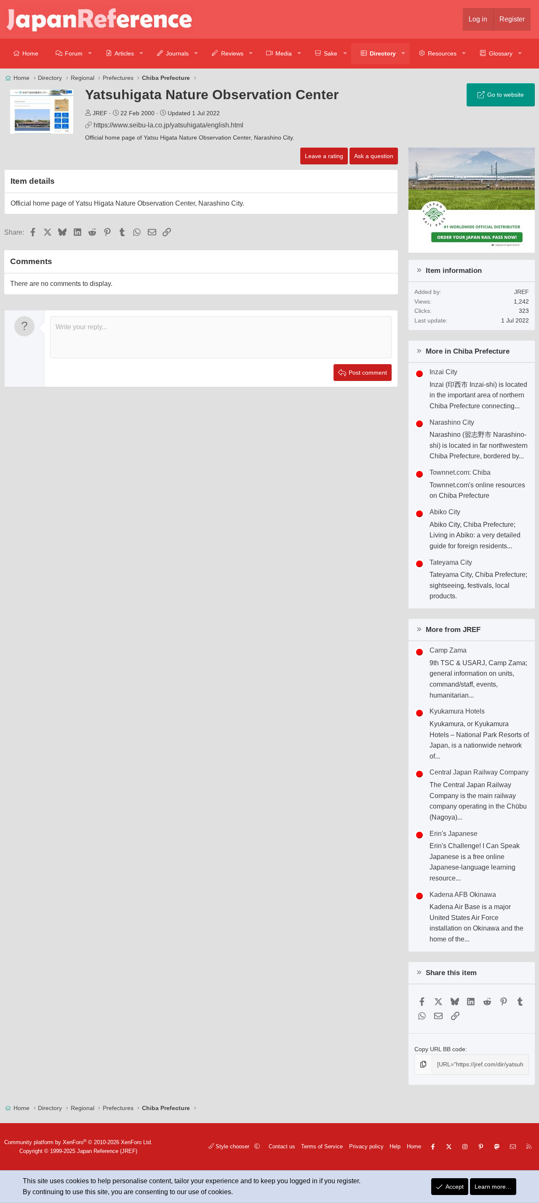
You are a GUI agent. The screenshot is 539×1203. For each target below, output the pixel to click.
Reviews (232, 53)
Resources (442, 53)
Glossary (500, 53)
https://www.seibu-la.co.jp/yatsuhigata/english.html (168, 125)
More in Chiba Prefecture (468, 351)
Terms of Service (322, 1146)
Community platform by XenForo (78, 1142)
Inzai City (443, 371)
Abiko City (445, 512)
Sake (330, 53)
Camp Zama (448, 650)
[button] (90, 53)
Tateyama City (451, 562)
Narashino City (452, 422)
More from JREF (453, 630)
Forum (74, 53)
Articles (124, 53)
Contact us (282, 1146)
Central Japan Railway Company (479, 772)
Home (30, 53)
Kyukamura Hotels (457, 711)
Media (283, 53)
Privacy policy (366, 1146)
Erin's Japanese (454, 833)
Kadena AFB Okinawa (463, 894)
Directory (383, 53)
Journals (177, 53)
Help (395, 1146)
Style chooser (232, 1146)
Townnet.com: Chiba (460, 472)
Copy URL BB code (439, 1049)
